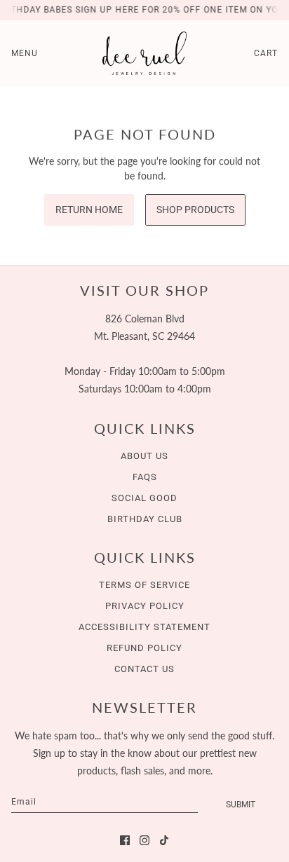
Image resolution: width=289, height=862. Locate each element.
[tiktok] (164, 840)
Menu (24, 53)
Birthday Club (144, 519)
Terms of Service (144, 585)
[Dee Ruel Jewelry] (144, 53)
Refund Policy (144, 648)
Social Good (144, 498)
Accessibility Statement (144, 627)
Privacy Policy (144, 606)
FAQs (145, 477)
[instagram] (144, 840)
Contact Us (144, 669)
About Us (144, 456)
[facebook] (125, 840)
